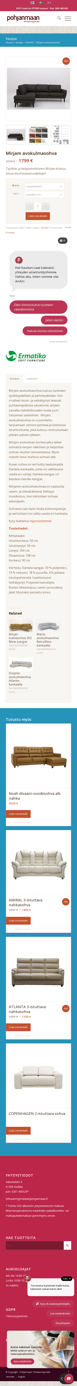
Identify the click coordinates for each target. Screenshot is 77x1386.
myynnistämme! (40, 521)
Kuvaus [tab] (14, 378)
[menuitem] (57, 18)
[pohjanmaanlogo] (32, 18)
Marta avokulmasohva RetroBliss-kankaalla (48, 639)
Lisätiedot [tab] (32, 378)
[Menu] (66, 18)
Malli (16, 185)
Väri (16, 193)
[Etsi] (57, 18)
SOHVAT (45, 227)
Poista (68, 227)
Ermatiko (10, 232)
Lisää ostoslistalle (37, 216)
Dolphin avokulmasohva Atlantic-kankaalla (20, 678)
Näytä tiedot (23, 822)
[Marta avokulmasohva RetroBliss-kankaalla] (49, 625)
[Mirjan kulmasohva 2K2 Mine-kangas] (21, 625)
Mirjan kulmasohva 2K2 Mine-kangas (20, 638)
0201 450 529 (61, 8)
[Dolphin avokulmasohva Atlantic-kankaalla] (21, 664)
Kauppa (11, 39)
